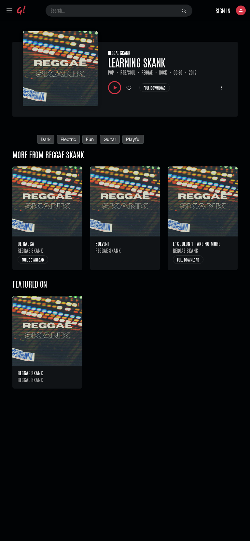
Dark (46, 139)
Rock (163, 72)
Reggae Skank (119, 53)
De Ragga (26, 243)
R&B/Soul (127, 72)
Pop (111, 72)
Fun (90, 139)
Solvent (102, 243)
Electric (68, 139)
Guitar (110, 139)
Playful (133, 139)
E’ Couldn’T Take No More (196, 243)
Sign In (222, 10)
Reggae (147, 72)
